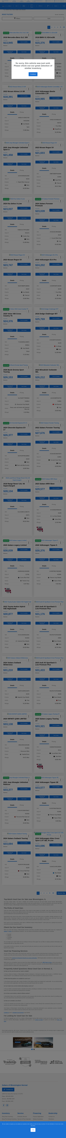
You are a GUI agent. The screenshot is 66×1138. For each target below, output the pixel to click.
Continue (33, 74)
